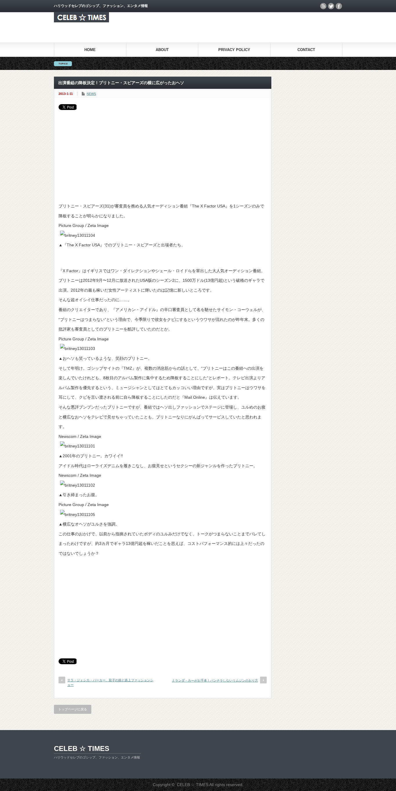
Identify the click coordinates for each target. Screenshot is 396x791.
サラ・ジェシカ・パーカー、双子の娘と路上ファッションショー (110, 682)
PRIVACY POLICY (234, 50)
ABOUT (162, 50)
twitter (331, 6)
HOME (90, 50)
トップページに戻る (72, 709)
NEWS (91, 93)
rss (323, 6)
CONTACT (306, 50)
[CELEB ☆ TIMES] (81, 21)
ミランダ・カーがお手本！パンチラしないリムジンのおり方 (215, 680)
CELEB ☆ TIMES (81, 748)
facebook (339, 6)
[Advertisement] (163, 153)
